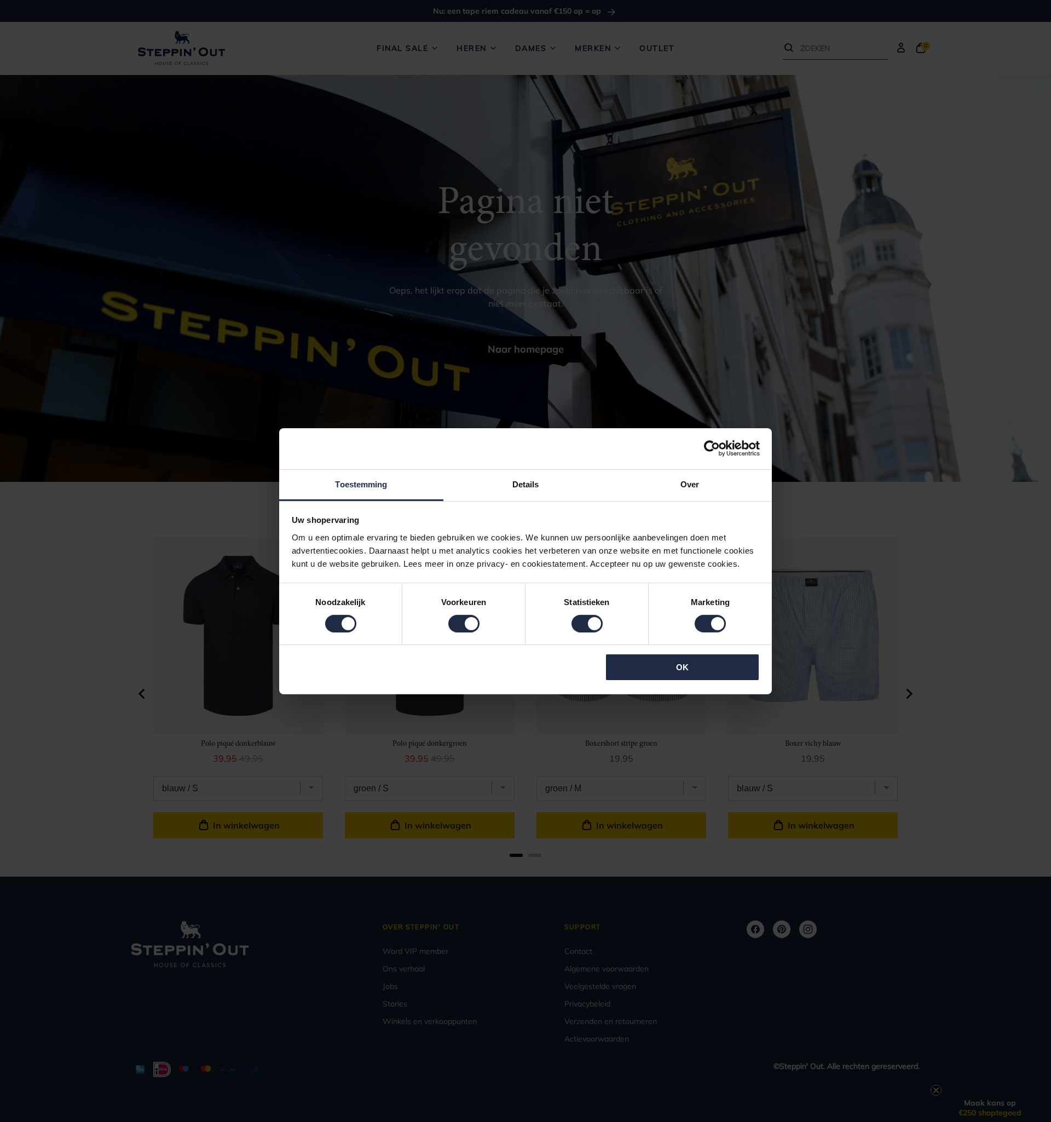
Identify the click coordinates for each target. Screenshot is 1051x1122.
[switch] (464, 623)
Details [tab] (525, 483)
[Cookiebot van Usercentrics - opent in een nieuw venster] (712, 448)
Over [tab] (689, 483)
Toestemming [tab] (361, 483)
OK (682, 667)
